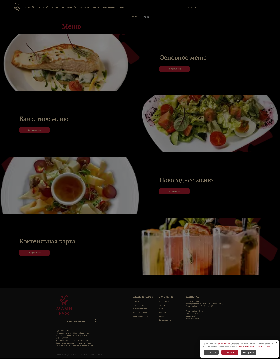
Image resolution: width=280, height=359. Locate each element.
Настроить (248, 352)
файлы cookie (224, 344)
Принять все (230, 352)
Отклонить (211, 352)
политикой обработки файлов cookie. (253, 346)
